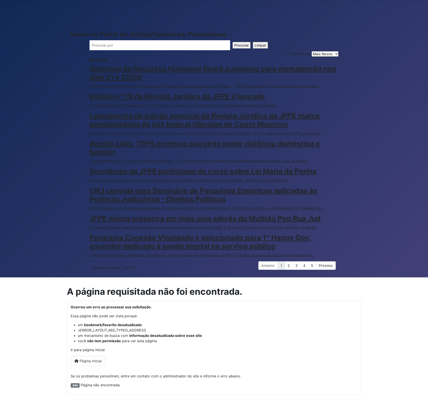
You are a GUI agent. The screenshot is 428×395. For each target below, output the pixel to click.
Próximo (326, 265)
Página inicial (90, 361)
